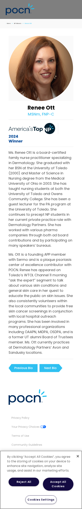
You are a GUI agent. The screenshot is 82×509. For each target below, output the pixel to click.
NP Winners (17, 23)
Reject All (24, 482)
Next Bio (50, 368)
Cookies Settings (41, 500)
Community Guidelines (26, 445)
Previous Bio (23, 368)
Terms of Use (20, 436)
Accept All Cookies (58, 484)
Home (9, 23)
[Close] (78, 456)
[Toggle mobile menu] (74, 8)
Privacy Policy (20, 418)
